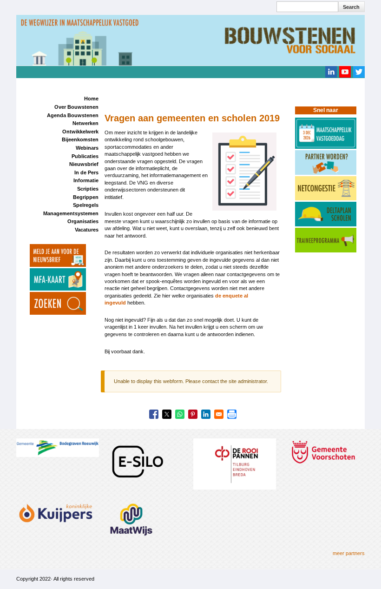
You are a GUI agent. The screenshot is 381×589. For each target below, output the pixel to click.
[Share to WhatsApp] (179, 414)
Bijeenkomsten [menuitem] (80, 139)
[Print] (231, 414)
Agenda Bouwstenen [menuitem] (73, 115)
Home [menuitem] (91, 98)
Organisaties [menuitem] (83, 221)
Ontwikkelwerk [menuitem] (80, 131)
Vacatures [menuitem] (87, 229)
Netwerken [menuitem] (85, 123)
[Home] (190, 39)
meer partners (349, 553)
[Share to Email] (218, 414)
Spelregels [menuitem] (86, 205)
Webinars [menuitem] (87, 148)
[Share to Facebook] (153, 414)
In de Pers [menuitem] (86, 172)
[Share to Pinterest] (192, 414)
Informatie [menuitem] (86, 180)
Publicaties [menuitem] (85, 156)
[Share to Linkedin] (205, 414)
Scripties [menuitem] (88, 189)
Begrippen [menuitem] (86, 197)
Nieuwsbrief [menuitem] (84, 164)
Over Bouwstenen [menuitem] (76, 107)
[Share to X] (166, 414)
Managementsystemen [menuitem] (71, 213)
